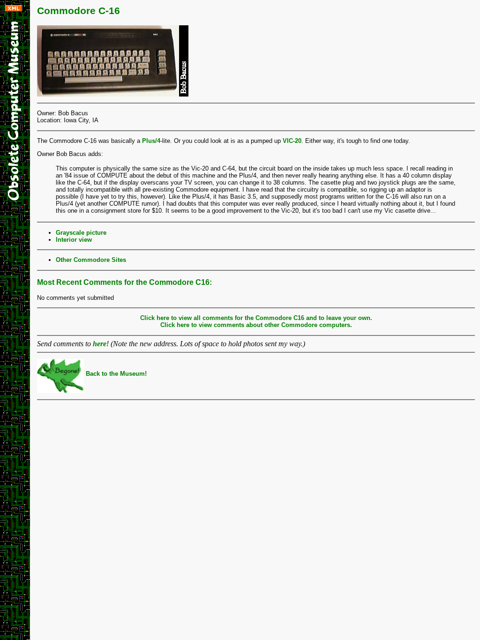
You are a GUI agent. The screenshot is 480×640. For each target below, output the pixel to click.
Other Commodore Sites (91, 259)
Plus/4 (151, 140)
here (99, 344)
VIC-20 (292, 140)
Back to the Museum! (115, 373)
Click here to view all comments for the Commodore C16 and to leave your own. (256, 317)
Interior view (74, 239)
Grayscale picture (81, 232)
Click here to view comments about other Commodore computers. (256, 324)
